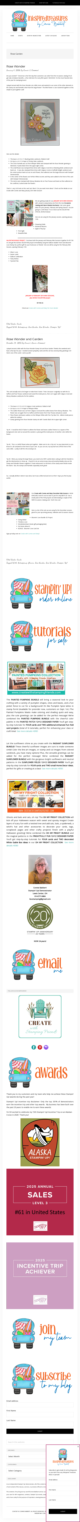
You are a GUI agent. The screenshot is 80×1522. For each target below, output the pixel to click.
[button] (40, 40)
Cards (19, 324)
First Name (11, 1410)
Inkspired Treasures (40, 21)
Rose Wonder (15, 66)
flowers (31, 563)
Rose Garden (33, 327)
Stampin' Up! (55, 327)
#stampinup (22, 327)
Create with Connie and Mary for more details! (43, 308)
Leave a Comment (38, 343)
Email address (12, 1401)
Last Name (11, 1420)
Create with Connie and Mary (30, 534)
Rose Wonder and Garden (24, 339)
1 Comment (34, 70)
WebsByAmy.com (40, 1513)
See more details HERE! (27, 731)
